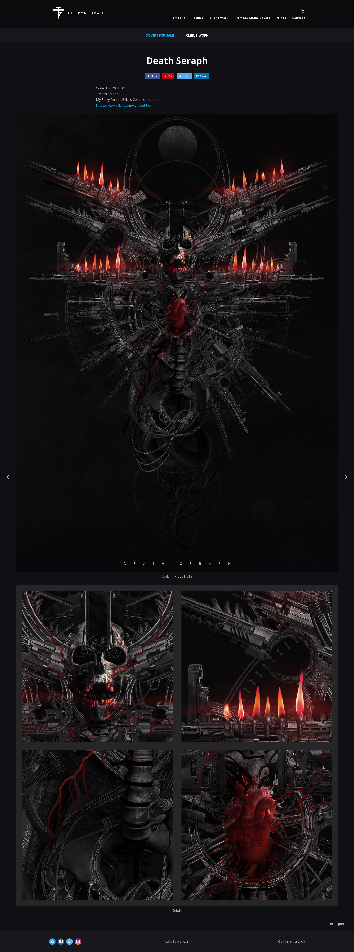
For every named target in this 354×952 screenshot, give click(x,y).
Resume (198, 18)
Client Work (219, 18)
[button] (337, 923)
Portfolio (178, 18)
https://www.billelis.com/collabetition (124, 105)
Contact (298, 18)
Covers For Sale (160, 35)
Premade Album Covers (252, 18)
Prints (281, 18)
